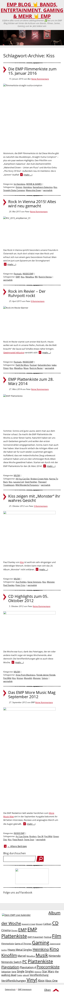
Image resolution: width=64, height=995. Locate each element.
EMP (18, 276)
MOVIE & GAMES (34, 184)
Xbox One (51, 980)
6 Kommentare (37, 301)
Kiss (55, 187)
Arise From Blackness (25, 674)
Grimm (19, 187)
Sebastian (6, 971)
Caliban (47, 923)
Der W (40, 836)
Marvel (22, 956)
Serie (13, 971)
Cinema (6, 930)
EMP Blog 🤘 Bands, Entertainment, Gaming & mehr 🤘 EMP (32, 10)
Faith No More (22, 365)
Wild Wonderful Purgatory (27, 485)
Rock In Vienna (45, 276)
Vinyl (32, 980)
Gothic (4, 950)
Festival (33, 365)
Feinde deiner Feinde (45, 674)
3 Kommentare (41, 506)
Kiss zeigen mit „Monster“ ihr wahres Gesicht (34, 498)
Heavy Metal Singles (20, 949)
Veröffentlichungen (13, 980)
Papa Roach (17, 839)
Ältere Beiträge (17, 846)
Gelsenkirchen (44, 365)
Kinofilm (9, 955)
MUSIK (17, 475)
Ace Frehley (21, 581)
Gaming (40, 942)
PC (24, 961)
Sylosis (45, 678)
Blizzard (39, 924)
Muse (26, 368)
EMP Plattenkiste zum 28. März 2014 (31, 381)
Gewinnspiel (55, 943)
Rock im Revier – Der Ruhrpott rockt (27, 293)
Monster (51, 581)
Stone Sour (29, 839)
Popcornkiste (48, 966)
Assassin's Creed (28, 924)
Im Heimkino (19, 184)
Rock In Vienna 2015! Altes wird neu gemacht (32, 203)
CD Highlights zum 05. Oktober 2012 (28, 598)
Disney (14, 930)
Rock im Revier (36, 368)
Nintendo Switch (11, 962)
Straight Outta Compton (14, 190)
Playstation (10, 967)
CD (55, 923)
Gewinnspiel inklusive (13, 352)
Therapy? (42, 481)
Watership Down (33, 190)
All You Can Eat (23, 478)
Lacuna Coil (18, 481)
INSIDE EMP (28, 273)
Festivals (18, 273)
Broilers (33, 836)
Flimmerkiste (7, 943)
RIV (36, 276)
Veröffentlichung (39, 975)
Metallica (29, 276)
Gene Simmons (34, 581)
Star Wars (48, 971)
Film (56, 936)
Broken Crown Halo (39, 478)
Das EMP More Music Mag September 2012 (31, 694)
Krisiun (20, 678)
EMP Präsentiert (35, 937)
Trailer (19, 975)
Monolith (28, 678)
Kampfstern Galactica (43, 187)
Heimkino (27, 187)
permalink (47, 190)
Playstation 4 (28, 967)
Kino (54, 949)
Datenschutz (10, 989)
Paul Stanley (8, 585)
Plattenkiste (40, 961)
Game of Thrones (23, 943)
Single (20, 971)
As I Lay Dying (22, 836)
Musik (42, 955)
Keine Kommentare (40, 78)
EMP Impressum (25, 989)
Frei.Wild (7, 678)
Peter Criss (20, 585)
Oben (47, 990)
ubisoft (26, 975)
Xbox (41, 980)
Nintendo (55, 956)
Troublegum (8, 485)
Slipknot (38, 971)
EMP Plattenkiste (19, 932)
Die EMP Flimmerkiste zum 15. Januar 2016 (32, 71)
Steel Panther (31, 481)
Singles (29, 971)
